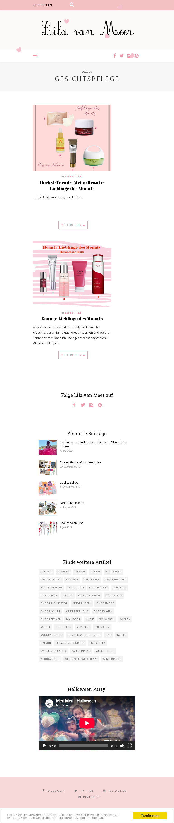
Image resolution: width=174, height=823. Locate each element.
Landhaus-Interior (72, 503)
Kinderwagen (103, 611)
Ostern (125, 619)
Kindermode (105, 603)
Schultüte (63, 627)
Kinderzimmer (50, 619)
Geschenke (91, 579)
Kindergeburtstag (53, 603)
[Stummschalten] (122, 745)
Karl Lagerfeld (89, 595)
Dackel (96, 571)
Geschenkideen (115, 579)
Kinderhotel (81, 603)
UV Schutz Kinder (53, 651)
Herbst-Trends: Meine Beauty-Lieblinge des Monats (72, 185)
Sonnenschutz (51, 635)
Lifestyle (73, 176)
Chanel (80, 571)
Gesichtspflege (51, 587)
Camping (64, 571)
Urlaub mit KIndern (70, 643)
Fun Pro (72, 579)
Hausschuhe (98, 587)
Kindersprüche (77, 611)
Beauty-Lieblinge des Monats (72, 318)
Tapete (121, 635)
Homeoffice (49, 595)
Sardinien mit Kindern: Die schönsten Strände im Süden (93, 444)
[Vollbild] (129, 745)
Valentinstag (81, 651)
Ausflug (46, 571)
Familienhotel (50, 579)
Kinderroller (50, 611)
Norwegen (107, 619)
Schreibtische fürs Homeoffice (80, 462)
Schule (45, 627)
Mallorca (73, 619)
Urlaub (45, 643)
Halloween (76, 587)
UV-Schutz (97, 643)
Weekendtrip (105, 651)
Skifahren (102, 627)
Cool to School (69, 482)
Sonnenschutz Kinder (84, 635)
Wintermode (112, 659)
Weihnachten (50, 659)
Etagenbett (114, 571)
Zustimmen (150, 815)
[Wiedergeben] (44, 745)
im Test (68, 595)
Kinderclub (113, 595)
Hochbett (120, 587)
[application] (87, 723)
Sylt (109, 635)
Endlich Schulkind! (72, 523)
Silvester (83, 627)
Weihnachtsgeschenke (81, 659)
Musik (89, 619)
